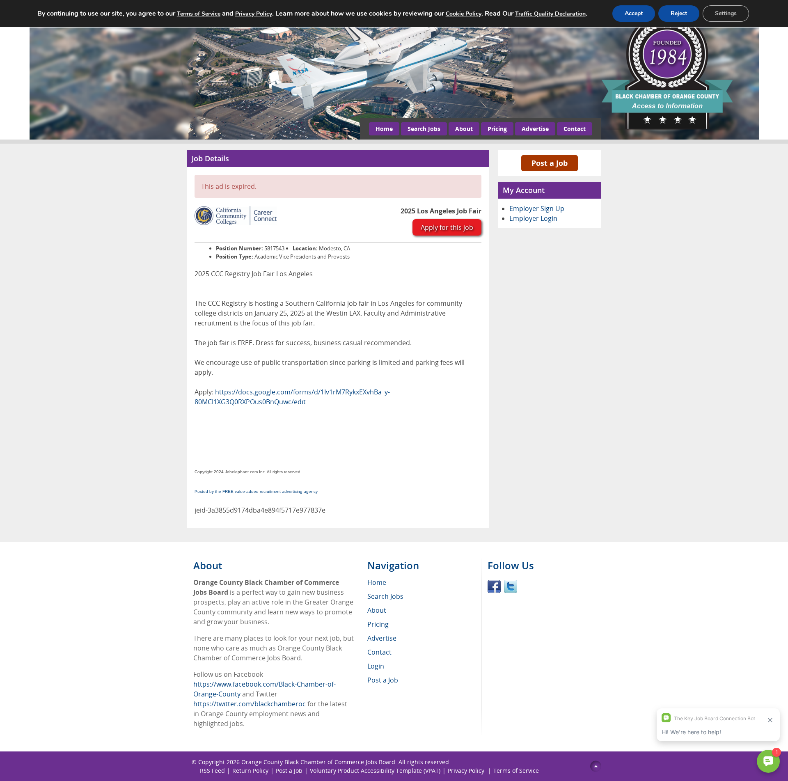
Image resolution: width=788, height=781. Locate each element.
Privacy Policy (467, 770)
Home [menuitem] (376, 582)
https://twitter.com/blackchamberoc (249, 703)
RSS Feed (212, 770)
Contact (575, 129)
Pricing (497, 129)
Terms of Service (516, 770)
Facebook (494, 586)
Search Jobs (424, 129)
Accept (634, 13)
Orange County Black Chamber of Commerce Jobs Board (318, 762)
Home (384, 129)
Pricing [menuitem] (378, 624)
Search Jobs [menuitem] (385, 596)
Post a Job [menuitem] (382, 680)
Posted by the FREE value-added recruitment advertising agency (256, 491)
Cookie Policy (463, 14)
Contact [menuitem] (379, 652)
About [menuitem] (376, 610)
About (464, 129)
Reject (679, 13)
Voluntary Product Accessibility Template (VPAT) (375, 770)
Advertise (535, 129)
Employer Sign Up (536, 208)
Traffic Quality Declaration (550, 14)
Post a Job (549, 163)
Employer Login (533, 218)
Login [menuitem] (375, 666)
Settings (726, 13)
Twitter (510, 586)
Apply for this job (447, 227)
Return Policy (250, 770)
